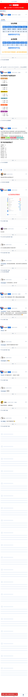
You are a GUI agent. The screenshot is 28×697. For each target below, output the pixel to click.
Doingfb (4, 282)
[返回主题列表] (1, 1)
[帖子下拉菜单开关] (15, 57)
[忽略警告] (16, 694)
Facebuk (4, 263)
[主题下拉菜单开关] (26, 1)
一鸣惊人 (4, 421)
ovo (3, 297)
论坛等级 (3, 19)
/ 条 (14, 1)
